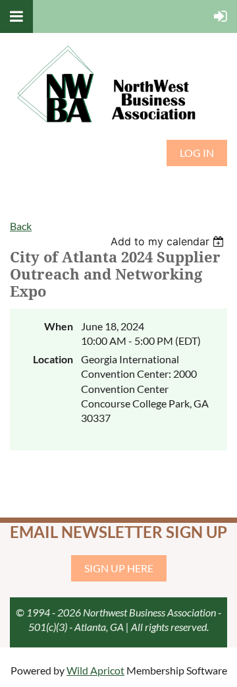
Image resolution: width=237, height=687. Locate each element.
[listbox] (169, 241)
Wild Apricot (95, 670)
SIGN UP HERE (118, 568)
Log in (197, 152)
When (58, 326)
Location (53, 359)
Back (21, 226)
